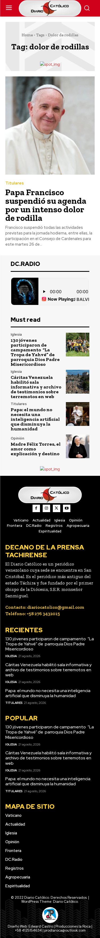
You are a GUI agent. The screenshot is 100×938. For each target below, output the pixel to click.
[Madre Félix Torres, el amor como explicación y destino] (78, 446)
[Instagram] (46, 508)
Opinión (17, 438)
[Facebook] (36, 508)
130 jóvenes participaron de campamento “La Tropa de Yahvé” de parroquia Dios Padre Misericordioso (35, 352)
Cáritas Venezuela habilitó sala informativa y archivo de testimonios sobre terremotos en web (36, 386)
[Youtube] (66, 508)
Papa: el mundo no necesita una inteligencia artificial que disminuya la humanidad (35, 419)
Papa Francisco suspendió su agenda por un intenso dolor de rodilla (45, 205)
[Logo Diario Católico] (50, 8)
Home (27, 35)
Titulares (14, 183)
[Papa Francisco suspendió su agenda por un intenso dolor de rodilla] (50, 125)
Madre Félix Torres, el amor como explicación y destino (36, 449)
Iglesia (16, 334)
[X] (56, 508)
